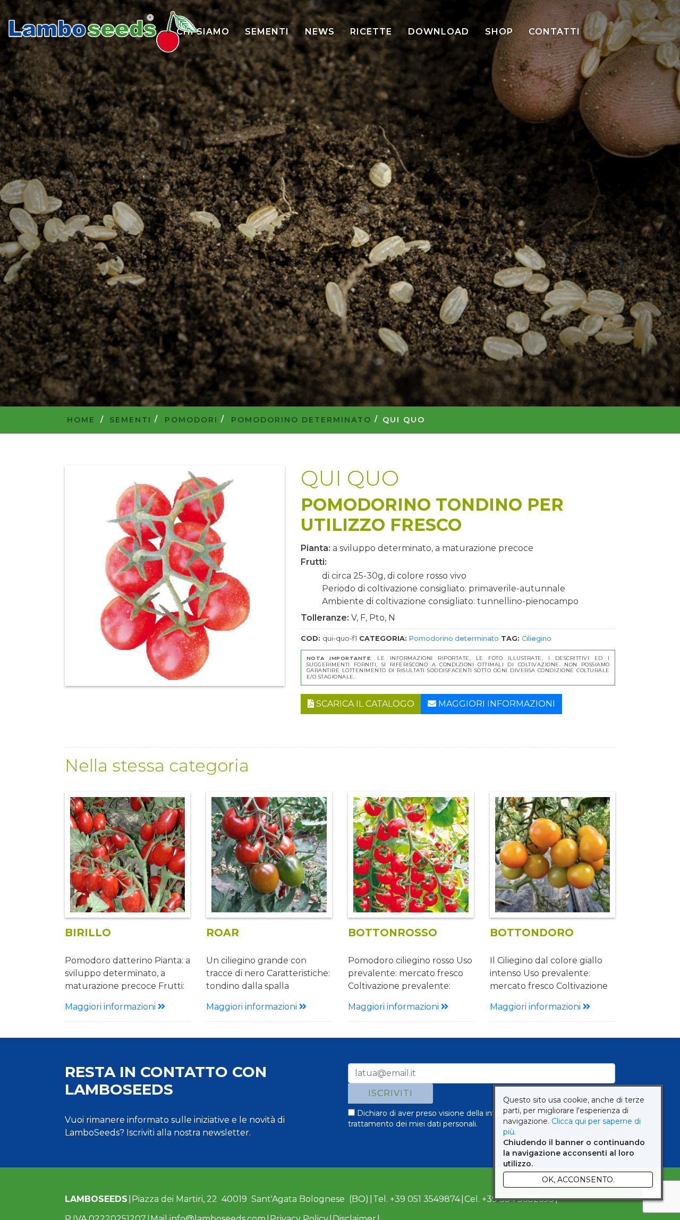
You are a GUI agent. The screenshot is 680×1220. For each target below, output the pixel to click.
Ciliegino (536, 638)
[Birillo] (127, 854)
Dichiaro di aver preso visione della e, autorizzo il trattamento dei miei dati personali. (477, 1118)
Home (81, 420)
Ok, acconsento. (578, 1179)
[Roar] (269, 854)
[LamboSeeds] (103, 32)
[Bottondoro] (552, 854)
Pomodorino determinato (454, 638)
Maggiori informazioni (495, 704)
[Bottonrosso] (411, 854)
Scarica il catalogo (364, 704)
